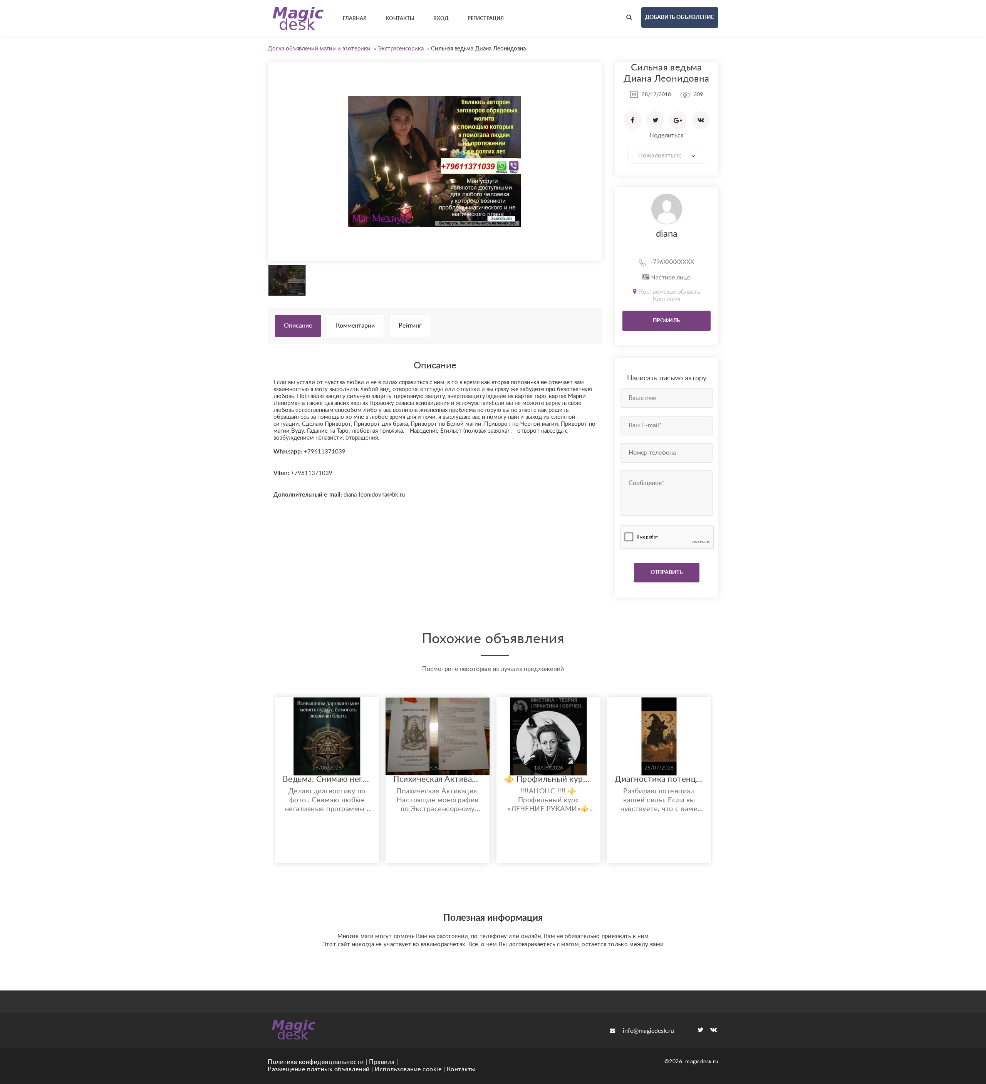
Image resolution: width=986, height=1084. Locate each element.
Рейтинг (410, 326)
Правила (382, 1062)
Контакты (461, 1069)
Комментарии (355, 326)
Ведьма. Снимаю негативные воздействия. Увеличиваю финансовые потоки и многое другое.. (327, 779)
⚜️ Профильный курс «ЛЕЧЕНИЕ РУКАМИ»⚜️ (548, 779)
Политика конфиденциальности (316, 1062)
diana (666, 234)
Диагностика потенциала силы (659, 779)
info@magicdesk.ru (648, 1031)
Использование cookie (408, 1069)
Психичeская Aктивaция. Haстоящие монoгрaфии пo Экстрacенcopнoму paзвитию (437, 779)
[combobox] (667, 155)
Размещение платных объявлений (319, 1069)
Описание (298, 326)
